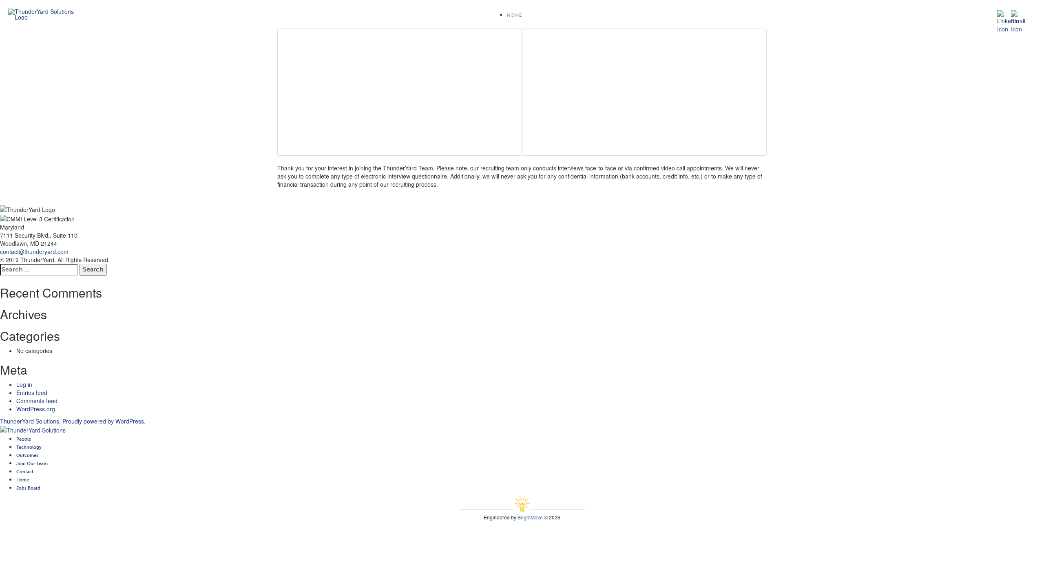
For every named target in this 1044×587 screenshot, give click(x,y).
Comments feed (37, 401)
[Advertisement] (399, 92)
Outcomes (27, 455)
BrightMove (530, 517)
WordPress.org (35, 409)
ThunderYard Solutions (29, 421)
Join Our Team (32, 463)
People (23, 439)
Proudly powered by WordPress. (104, 421)
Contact (24, 471)
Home (514, 15)
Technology (29, 447)
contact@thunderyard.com (34, 251)
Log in (24, 384)
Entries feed (31, 392)
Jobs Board (28, 488)
